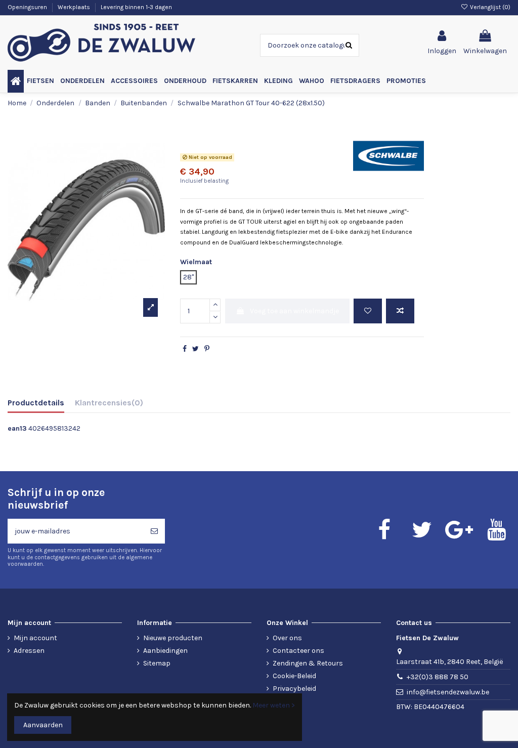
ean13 (17, 428)
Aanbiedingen (165, 650)
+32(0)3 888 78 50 (437, 677)
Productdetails (36, 402)
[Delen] (185, 349)
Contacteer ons (298, 650)
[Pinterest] (206, 349)
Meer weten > (273, 705)
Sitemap (156, 663)
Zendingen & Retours (308, 663)
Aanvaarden (43, 725)
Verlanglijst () (489, 7)
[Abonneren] (154, 531)
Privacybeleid (294, 688)
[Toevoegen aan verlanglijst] (368, 311)
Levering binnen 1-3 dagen (136, 7)
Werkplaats (75, 7)
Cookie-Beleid (294, 676)
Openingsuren (28, 7)
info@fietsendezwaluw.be (448, 692)
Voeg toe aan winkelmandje (294, 311)
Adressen (29, 650)
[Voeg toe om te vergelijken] (400, 311)
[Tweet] (195, 349)
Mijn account (35, 638)
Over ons (287, 638)
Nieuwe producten (172, 638)
